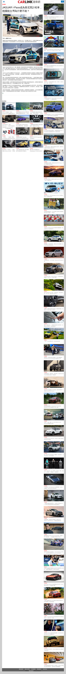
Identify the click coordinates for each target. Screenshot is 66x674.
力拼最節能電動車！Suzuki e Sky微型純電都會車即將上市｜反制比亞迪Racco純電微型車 (53, 115)
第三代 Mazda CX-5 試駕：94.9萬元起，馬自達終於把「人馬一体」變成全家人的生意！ (53, 293)
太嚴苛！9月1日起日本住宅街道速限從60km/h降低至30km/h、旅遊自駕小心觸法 (53, 617)
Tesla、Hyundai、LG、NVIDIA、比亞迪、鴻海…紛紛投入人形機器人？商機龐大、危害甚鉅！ (54, 471)
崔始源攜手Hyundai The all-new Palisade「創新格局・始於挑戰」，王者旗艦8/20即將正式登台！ (53, 536)
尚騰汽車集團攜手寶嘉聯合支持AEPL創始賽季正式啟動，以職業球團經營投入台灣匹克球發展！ (54, 568)
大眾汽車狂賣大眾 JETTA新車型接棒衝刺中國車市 (22, 150)
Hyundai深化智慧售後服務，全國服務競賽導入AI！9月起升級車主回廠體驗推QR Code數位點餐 (53, 131)
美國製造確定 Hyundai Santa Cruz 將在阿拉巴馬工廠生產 (22, 138)
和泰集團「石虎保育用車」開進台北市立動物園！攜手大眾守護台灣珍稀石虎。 (53, 244)
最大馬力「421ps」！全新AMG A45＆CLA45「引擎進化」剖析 (8, 151)
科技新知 (45, 80)
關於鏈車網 (21, 669)
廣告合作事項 (27, 669)
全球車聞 (4, 4)
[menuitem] (4, 1)
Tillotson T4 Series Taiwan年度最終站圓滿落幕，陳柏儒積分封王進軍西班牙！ (53, 228)
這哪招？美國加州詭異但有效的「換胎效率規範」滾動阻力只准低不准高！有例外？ (53, 309)
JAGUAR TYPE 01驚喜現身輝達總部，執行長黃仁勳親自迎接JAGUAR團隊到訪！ (53, 633)
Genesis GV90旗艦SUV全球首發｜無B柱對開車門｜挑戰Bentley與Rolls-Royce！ (53, 390)
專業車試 (45, 291)
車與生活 (45, 145)
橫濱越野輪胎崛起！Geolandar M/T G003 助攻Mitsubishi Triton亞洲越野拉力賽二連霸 (52, 406)
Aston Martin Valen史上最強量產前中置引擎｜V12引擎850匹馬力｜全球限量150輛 (53, 585)
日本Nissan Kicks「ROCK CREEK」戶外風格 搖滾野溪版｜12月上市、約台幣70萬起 (53, 277)
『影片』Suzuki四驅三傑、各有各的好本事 (52, 341)
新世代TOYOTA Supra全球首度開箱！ (36, 137)
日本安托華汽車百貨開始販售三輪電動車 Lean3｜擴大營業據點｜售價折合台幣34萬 (53, 17)
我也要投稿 (45, 669)
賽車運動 (45, 48)
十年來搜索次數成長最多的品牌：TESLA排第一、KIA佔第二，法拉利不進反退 (36, 113)
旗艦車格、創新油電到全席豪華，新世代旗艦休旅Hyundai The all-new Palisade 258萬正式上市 (53, 358)
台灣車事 (45, 96)
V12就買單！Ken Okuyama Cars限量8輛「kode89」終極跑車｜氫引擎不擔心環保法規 (53, 487)
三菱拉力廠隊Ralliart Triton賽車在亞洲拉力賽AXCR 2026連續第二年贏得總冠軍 (53, 601)
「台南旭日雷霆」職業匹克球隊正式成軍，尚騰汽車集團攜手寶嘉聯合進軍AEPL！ (53, 147)
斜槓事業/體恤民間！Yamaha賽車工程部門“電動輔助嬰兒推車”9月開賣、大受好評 (53, 212)
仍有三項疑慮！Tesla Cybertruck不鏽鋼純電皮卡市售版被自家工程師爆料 (8, 113)
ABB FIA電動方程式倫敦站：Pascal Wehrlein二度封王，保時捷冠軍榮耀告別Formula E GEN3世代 (53, 552)
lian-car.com (31, 670)
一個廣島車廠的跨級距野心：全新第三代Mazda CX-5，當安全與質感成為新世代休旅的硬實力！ (53, 504)
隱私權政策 (39, 669)
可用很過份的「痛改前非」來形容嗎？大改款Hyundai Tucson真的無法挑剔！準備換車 (54, 374)
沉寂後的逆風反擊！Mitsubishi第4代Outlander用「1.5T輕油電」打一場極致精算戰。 (53, 98)
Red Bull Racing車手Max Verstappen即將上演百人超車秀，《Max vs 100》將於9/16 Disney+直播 (53, 50)
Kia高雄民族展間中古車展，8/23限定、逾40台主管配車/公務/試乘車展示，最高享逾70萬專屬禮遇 (53, 666)
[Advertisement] (22, 97)
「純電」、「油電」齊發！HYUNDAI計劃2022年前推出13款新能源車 (8, 138)
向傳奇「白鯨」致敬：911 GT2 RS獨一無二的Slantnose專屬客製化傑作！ (52, 423)
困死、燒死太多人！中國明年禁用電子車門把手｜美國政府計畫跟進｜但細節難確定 (53, 325)
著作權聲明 (33, 669)
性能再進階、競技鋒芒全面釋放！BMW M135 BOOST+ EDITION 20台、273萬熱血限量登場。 (53, 520)
